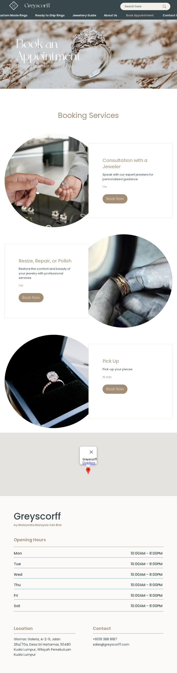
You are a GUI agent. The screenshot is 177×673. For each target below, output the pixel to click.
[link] (130, 163)
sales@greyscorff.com (111, 644)
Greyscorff (37, 5)
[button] (115, 198)
